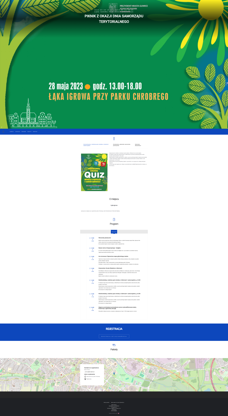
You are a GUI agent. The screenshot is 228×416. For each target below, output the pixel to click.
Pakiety (29, 131)
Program (24, 131)
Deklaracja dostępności (117, 402)
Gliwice (12, 131)
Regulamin (106, 402)
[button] (114, 373)
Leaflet (226, 390)
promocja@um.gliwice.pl (114, 408)
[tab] (97, 145)
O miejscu (17, 131)
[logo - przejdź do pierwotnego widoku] (3, 132)
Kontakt (35, 131)
